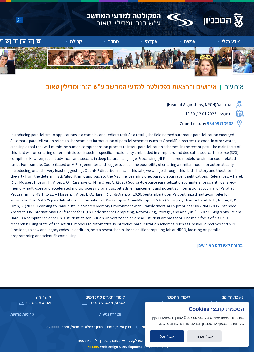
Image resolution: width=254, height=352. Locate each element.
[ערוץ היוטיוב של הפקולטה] (38, 42)
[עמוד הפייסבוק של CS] (15, 42)
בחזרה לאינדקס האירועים (220, 245)
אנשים (190, 41)
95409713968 (220, 123)
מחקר (113, 41)
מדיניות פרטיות (22, 314)
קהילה (76, 41)
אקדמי (151, 41)
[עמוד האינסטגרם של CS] (31, 42)
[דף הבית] (8, 42)
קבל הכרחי (204, 336)
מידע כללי (231, 41)
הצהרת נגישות (110, 314)
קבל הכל (167, 336)
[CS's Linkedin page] (23, 42)
